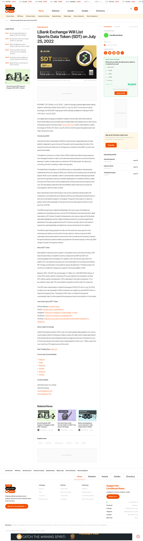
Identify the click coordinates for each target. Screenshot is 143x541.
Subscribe (111, 145)
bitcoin (40, 443)
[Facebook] (109, 53)
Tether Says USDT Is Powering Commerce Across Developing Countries (18, 51)
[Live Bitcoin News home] (10, 9)
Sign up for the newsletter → (17, 506)
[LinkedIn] (114, 53)
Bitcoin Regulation (92, 16)
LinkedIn (41, 368)
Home (6, 20)
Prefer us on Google (110, 45)
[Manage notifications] (138, 536)
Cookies (43, 530)
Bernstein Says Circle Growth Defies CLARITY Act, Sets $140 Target (67, 425)
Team (40, 492)
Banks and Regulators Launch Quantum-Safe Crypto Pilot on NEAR (19, 45)
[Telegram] (118, 53)
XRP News (20, 16)
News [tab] (41, 11)
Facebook (42, 365)
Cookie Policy (64, 495)
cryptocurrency (59, 443)
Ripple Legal (67, 16)
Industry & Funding (43, 16)
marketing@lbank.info (44, 391)
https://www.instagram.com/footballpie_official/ (61, 313)
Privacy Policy (64, 488)
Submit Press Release (88, 495)
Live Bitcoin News (116, 35)
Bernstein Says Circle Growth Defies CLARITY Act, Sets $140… (19, 39)
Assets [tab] (70, 11)
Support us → (113, 496)
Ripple (83, 443)
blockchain (48, 443)
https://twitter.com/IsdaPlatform (53, 309)
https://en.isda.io (54, 306)
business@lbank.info (44, 394)
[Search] (131, 8)
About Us (41, 488)
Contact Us (42, 495)
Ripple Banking (56, 16)
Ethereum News (30, 16)
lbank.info (54, 349)
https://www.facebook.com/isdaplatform (58, 316)
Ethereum (69, 443)
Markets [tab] (55, 11)
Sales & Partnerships (87, 499)
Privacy (37, 530)
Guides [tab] (85, 11)
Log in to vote (120, 93)
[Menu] (136, 8)
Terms (32, 530)
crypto (77, 443)
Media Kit (84, 488)
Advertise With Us (87, 492)
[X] (105, 53)
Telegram (42, 359)
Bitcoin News (10, 16)
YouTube (41, 375)
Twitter (41, 362)
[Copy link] (122, 53)
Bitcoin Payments (79, 16)
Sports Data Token (68, 125)
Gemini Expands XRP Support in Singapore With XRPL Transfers (18, 34)
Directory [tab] (100, 11)
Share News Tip (43, 499)
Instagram (42, 371)
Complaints (64, 499)
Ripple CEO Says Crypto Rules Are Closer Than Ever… (19, 64)
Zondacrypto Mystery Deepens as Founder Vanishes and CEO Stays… (19, 58)
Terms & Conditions (66, 492)
